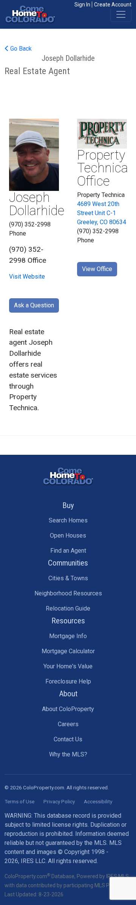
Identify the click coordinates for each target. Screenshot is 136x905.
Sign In (82, 5)
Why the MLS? (68, 754)
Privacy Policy (59, 801)
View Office (97, 269)
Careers (68, 724)
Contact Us (68, 739)
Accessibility (98, 801)
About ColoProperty (68, 709)
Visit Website (27, 276)
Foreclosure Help (68, 681)
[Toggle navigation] (120, 14)
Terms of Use (19, 801)
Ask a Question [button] (34, 305)
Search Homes (68, 520)
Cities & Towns (68, 578)
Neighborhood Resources (68, 593)
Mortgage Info (68, 636)
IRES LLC (33, 861)
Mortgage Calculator (68, 651)
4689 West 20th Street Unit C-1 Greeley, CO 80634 (101, 213)
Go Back (20, 48)
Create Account (112, 5)
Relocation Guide (68, 608)
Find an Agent (68, 550)
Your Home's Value (68, 666)
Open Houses (68, 535)
